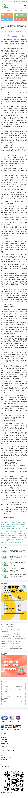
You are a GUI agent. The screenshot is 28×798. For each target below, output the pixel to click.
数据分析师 (9, 792)
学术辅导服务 (4, 739)
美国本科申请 (7, 684)
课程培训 (21, 15)
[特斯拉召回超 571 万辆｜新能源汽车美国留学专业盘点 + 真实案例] (5, 550)
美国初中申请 (19, 696)
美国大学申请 (4, 746)
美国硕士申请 (7, 703)
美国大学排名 (7, 686)
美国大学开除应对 (19, 686)
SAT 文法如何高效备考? (7, 626)
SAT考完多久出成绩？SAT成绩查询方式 (11, 643)
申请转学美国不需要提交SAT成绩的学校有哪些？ (13, 638)
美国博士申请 (19, 703)
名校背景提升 (4, 737)
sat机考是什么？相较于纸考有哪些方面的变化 (12, 641)
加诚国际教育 (4, 31)
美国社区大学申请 (7, 689)
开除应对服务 (4, 741)
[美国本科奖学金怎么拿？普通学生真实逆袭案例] (5, 562)
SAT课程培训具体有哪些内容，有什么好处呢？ (14, 528)
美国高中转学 (7, 696)
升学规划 (8, 15)
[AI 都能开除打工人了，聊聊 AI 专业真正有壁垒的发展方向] (5, 568)
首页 (2, 10)
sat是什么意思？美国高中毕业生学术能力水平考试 (13, 634)
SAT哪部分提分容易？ (7, 631)
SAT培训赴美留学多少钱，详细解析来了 (13, 540)
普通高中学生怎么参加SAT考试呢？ (11, 542)
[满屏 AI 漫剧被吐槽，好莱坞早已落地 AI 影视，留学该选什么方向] (5, 574)
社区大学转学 (19, 689)
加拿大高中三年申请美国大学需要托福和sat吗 (14, 522)
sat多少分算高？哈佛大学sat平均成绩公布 (11, 629)
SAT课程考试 (19, 31)
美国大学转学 (19, 684)
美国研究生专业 (20, 701)
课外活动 (21, 19)
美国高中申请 (19, 694)
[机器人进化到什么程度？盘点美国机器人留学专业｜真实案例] (5, 556)
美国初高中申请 (4, 743)
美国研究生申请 (7, 701)
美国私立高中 (7, 694)
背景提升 (8, 19)
